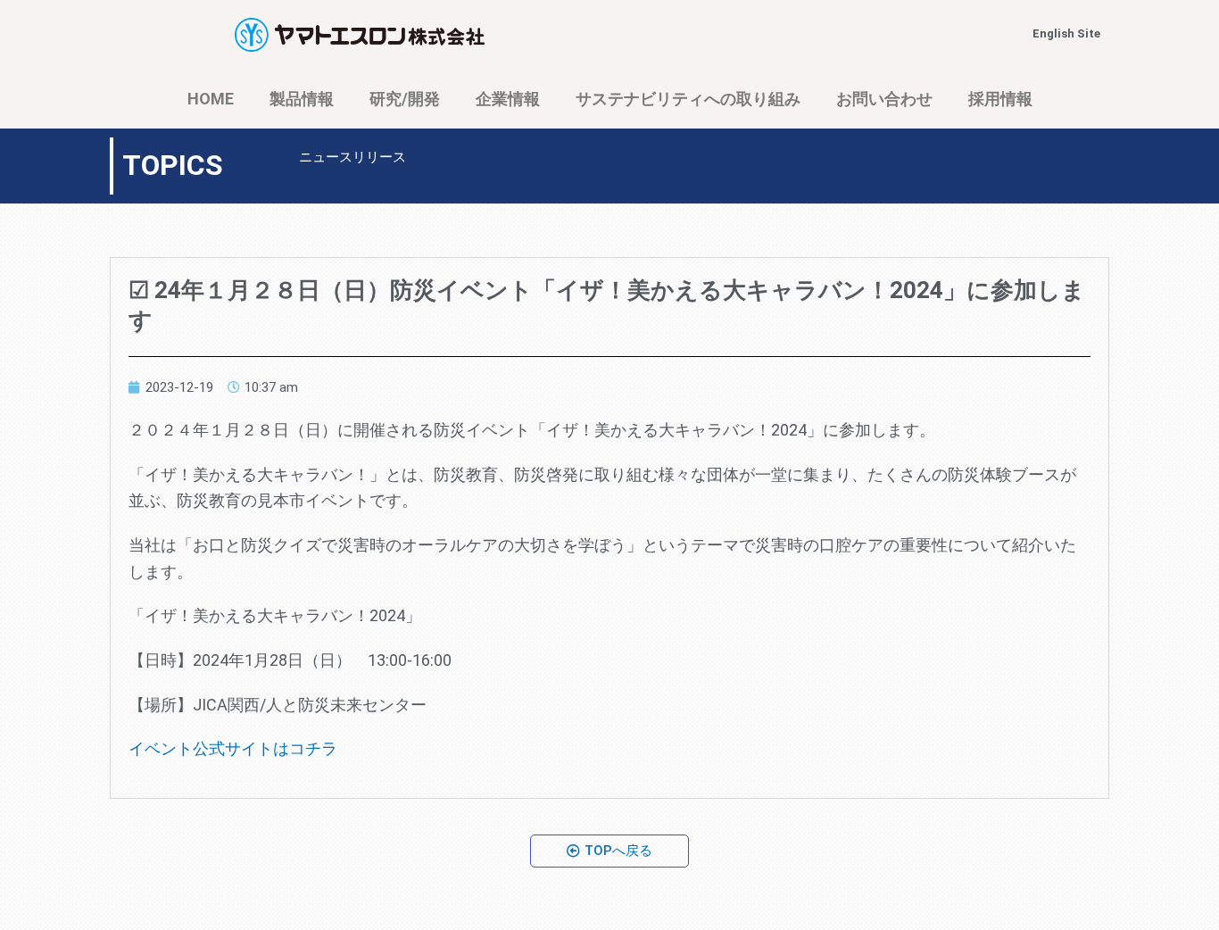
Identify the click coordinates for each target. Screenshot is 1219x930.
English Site (1066, 33)
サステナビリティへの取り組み (688, 98)
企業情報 (508, 98)
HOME (210, 98)
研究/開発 (404, 98)
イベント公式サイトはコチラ (233, 748)
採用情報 (1000, 98)
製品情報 (302, 98)
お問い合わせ (884, 98)
